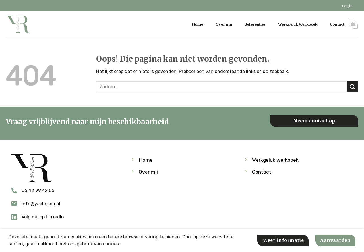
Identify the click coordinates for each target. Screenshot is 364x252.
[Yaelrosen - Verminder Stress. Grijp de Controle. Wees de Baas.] (20, 24)
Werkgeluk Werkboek (297, 24)
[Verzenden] (352, 86)
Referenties (255, 24)
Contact (337, 24)
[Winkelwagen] (353, 24)
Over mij (224, 24)
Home (197, 24)
